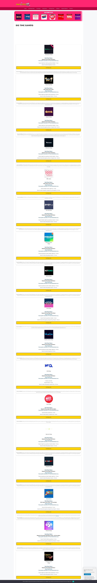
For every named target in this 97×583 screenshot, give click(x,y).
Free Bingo (38, 8)
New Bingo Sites (31, 8)
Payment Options (64, 8)
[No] (95, 581)
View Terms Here (48, 90)
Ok (73, 581)
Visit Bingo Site (48, 67)
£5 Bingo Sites (51, 8)
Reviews (71, 8)
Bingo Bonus (44, 8)
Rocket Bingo (48, 498)
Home (25, 8)
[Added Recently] (48, 53)
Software (57, 8)
